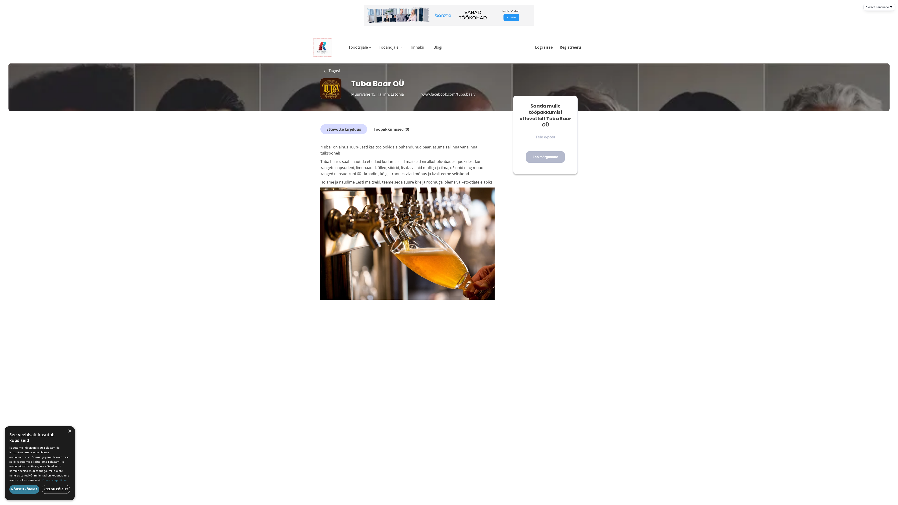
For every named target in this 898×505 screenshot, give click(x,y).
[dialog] (40, 463)
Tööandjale (388, 47)
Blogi (438, 47)
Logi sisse (544, 47)
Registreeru (570, 47)
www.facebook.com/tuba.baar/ (448, 94)
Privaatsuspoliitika (54, 480)
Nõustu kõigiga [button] (24, 489)
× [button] (69, 431)
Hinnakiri (417, 47)
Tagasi (334, 70)
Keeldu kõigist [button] (56, 489)
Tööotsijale (358, 47)
